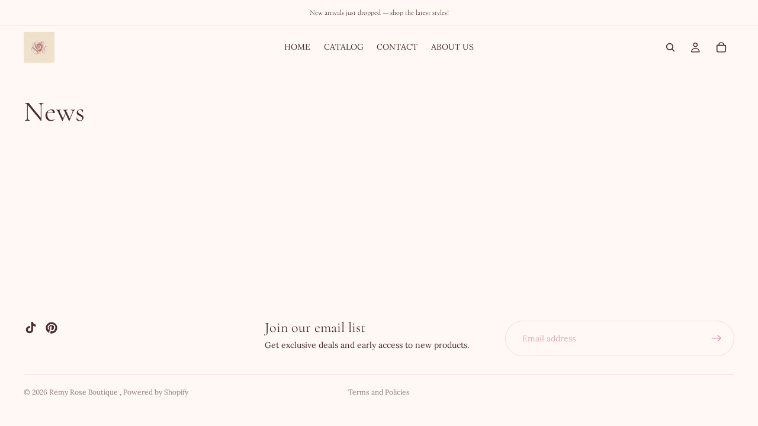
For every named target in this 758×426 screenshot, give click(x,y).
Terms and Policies (379, 392)
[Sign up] (716, 338)
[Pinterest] (51, 328)
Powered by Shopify (155, 392)
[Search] (670, 47)
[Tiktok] (31, 328)
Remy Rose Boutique (84, 392)
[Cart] (721, 47)
